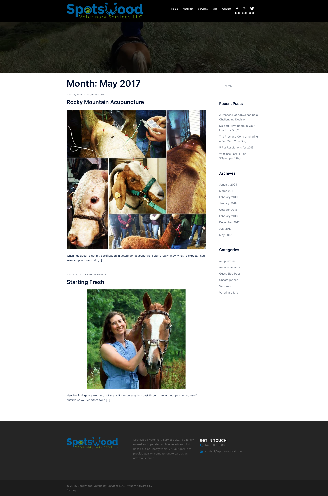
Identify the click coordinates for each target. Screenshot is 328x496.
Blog (215, 8)
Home (174, 8)
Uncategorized (228, 280)
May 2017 (225, 235)
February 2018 (228, 216)
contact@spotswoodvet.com (224, 451)
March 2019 (226, 191)
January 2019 (228, 203)
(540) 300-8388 (244, 12)
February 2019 (228, 197)
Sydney (71, 490)
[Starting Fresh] (136, 339)
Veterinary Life (228, 292)
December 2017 (229, 222)
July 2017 (225, 228)
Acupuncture (95, 94)
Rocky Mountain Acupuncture (105, 102)
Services (203, 8)
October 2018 (228, 209)
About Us (188, 8)
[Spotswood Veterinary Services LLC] (105, 10)
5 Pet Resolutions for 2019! (236, 147)
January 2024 (228, 184)
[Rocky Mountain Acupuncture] (136, 179)
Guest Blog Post (229, 273)
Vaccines (225, 286)
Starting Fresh (85, 282)
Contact (226, 8)
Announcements (96, 274)
